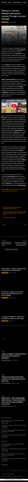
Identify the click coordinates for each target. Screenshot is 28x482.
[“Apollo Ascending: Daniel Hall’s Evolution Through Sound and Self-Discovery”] (14, 374)
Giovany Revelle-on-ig (12, 191)
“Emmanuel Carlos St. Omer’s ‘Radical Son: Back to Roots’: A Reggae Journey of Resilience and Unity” (14, 213)
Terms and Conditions (10, 479)
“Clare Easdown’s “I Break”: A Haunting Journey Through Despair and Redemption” (21, 244)
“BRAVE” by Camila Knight (9, 217)
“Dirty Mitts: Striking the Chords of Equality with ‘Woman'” (6, 244)
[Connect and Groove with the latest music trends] (4, 2)
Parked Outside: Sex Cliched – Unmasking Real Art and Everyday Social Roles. (12, 421)
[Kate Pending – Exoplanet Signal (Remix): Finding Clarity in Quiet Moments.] (14, 260)
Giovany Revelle (13, 189)
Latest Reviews (5, 22)
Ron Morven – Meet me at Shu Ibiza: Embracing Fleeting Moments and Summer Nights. (12, 293)
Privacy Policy (19, 479)
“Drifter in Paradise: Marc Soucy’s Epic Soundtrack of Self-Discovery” (12, 208)
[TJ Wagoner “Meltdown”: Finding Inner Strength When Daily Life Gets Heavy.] (14, 308)
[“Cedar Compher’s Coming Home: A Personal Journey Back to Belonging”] (14, 351)
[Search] (25, 224)
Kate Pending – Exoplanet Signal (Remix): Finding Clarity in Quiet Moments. (13, 269)
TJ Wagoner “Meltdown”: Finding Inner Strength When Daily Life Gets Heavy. (13, 318)
